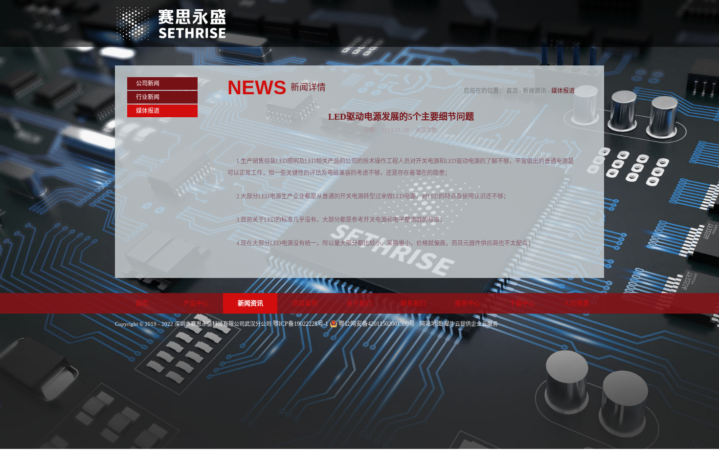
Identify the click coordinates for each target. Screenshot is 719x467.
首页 (141, 303)
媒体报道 (563, 90)
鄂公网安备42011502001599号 (376, 323)
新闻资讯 (534, 90)
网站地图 (429, 323)
